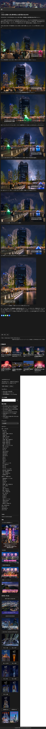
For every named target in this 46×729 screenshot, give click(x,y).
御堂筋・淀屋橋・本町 (7, 433)
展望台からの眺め (6, 503)
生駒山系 (4, 452)
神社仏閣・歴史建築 (6, 470)
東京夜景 (4, 550)
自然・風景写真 (5, 505)
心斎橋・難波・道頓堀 (7, 439)
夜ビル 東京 (6, 678)
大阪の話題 (4, 508)
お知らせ (3, 509)
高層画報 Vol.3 (5, 709)
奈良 (3, 458)
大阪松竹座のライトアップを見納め (9, 413)
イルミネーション (6, 468)
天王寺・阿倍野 (5, 491)
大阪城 (4, 435)
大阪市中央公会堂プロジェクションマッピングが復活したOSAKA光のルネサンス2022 (28, 339)
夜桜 (3, 465)
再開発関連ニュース (6, 478)
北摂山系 (4, 454)
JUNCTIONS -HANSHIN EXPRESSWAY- (10, 631)
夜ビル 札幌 (6, 694)
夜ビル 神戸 (14, 647)
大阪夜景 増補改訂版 (6, 565)
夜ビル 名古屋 (5, 663)
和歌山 (4, 460)
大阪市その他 (5, 500)
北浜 (3, 482)
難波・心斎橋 (5, 490)
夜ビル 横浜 (14, 678)
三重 (3, 461)
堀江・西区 (5, 493)
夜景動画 (4, 474)
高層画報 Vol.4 (14, 709)
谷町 (3, 487)
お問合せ (11, 386)
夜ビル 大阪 (6, 647)
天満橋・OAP (5, 436)
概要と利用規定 (5, 386)
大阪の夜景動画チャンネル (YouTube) (10, 394)
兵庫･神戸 (4, 455)
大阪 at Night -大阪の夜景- (8, 391)
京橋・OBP (5, 488)
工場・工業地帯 (5, 473)
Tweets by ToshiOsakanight (7, 516)
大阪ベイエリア (5, 499)
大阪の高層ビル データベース (8, 392)
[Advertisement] (23, 325)
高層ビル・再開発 (5, 476)
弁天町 (4, 448)
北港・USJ (5, 446)
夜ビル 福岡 (14, 663)
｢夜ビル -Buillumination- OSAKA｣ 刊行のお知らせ (10, 337)
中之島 (4, 432)
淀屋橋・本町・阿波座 (7, 484)
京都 (3, 457)
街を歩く (3, 506)
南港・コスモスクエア (7, 445)
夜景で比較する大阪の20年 (10, 598)
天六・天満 (5, 485)
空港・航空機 (5, 471)
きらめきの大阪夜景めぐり (7, 522)
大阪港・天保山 (5, 443)
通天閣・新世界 (5, 442)
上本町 (4, 494)
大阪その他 (5, 451)
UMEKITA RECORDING (10, 616)
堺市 (3, 449)
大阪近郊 (4, 501)
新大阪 (4, 496)
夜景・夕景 (3, 334)
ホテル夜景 (5, 464)
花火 (8, 334)
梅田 (3, 430)
